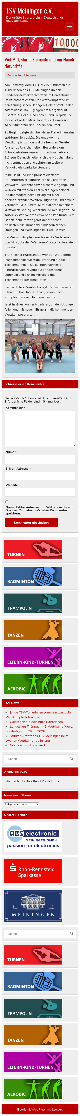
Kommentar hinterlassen (22, 75)
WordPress (38, 1109)
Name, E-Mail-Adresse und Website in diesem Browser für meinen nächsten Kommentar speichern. (39, 510)
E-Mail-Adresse (18, 468)
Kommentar (15, 407)
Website (12, 484)
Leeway (57, 1109)
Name (11, 451)
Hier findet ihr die (18, 781)
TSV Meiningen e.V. (29, 10)
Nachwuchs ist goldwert (27, 745)
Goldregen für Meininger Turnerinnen (36, 722)
